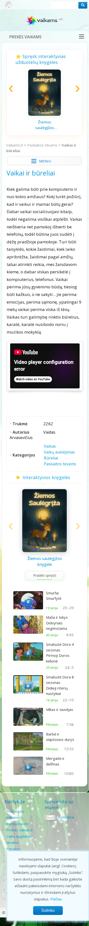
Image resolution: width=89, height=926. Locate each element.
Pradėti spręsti (44, 575)
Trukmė (20, 423)
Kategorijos (24, 455)
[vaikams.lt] (44, 21)
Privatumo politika (33, 921)
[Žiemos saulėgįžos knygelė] (44, 114)
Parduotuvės (17, 823)
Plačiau (56, 899)
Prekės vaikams (25, 37)
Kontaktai (66, 817)
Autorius (21, 432)
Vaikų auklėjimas (59, 452)
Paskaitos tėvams (42, 145)
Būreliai (51, 458)
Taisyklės (59, 921)
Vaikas (50, 446)
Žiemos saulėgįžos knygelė (44, 124)
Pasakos (13, 848)
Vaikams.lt (14, 145)
